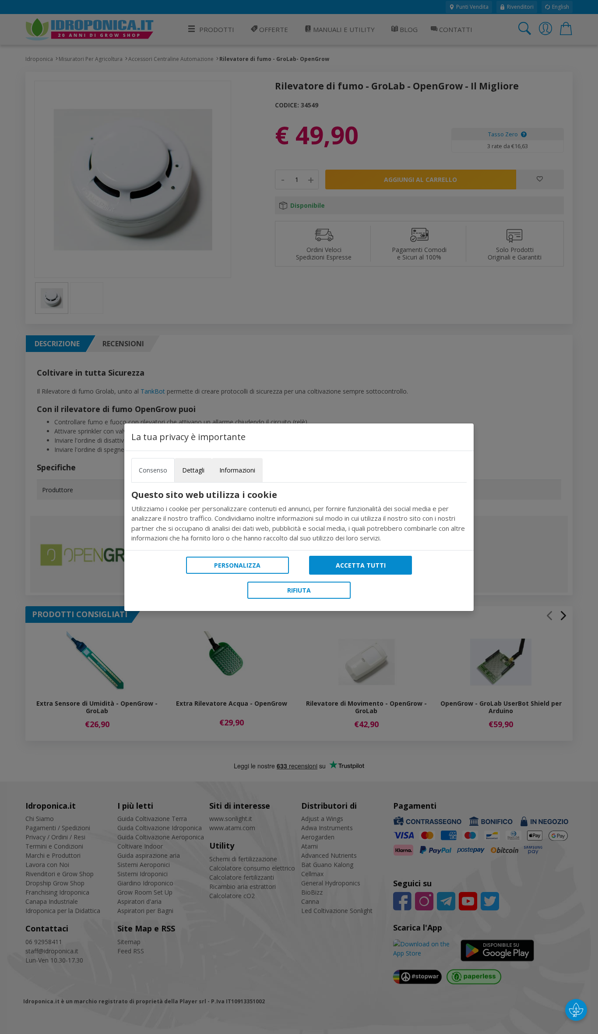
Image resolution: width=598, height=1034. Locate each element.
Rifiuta (299, 590)
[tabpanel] (299, 516)
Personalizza (237, 565)
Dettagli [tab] (193, 470)
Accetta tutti (361, 565)
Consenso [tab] (153, 470)
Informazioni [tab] (237, 470)
